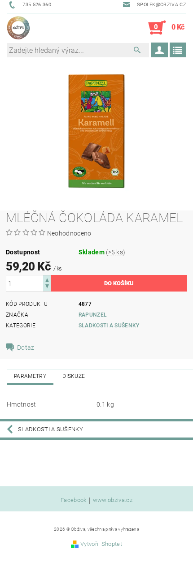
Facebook (74, 500)
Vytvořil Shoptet (101, 544)
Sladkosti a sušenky (109, 325)
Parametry (30, 376)
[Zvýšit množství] (47, 279)
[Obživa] (18, 27)
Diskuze (73, 376)
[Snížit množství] (47, 287)
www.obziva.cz (112, 500)
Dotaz (26, 347)
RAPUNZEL (93, 315)
